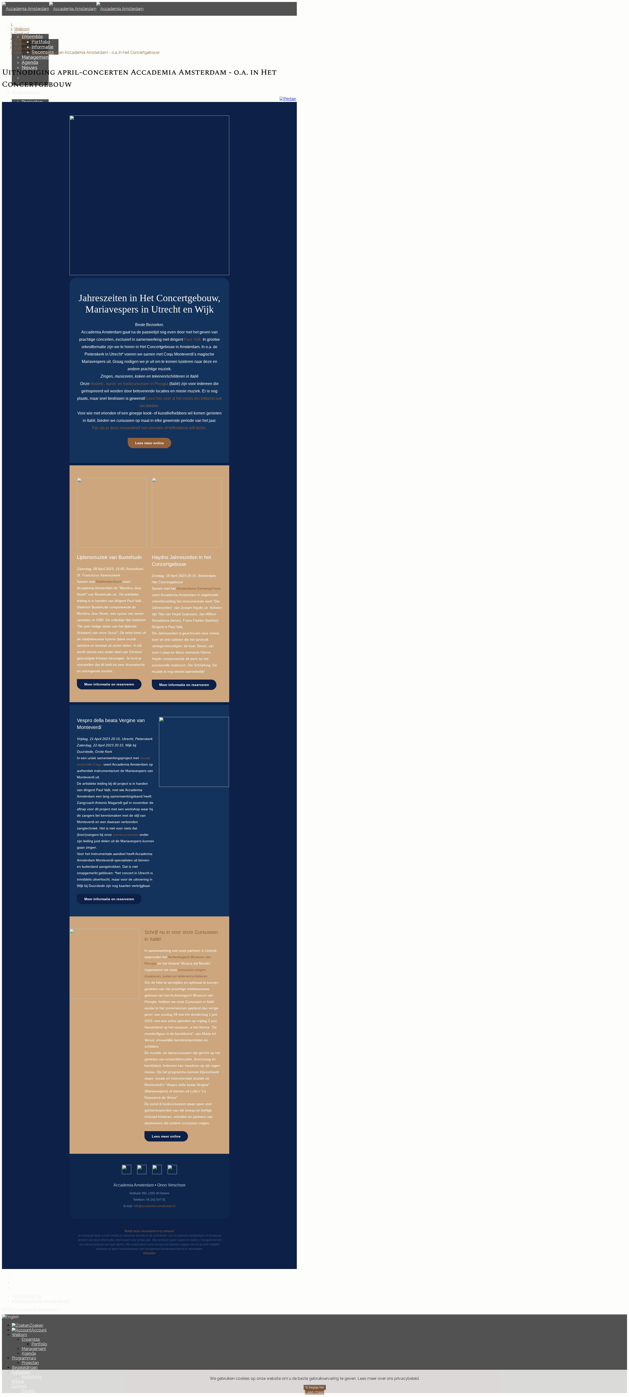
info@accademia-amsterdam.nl (40, 1301)
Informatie (42, 46)
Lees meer (314, 1392)
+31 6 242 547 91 (27, 1296)
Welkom (19, 1334)
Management (36, 57)
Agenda (30, 62)
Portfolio (40, 41)
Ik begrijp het (314, 1387)
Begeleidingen (25, 1367)
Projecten (30, 1362)
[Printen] (288, 99)
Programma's (26, 92)
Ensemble (31, 1339)
